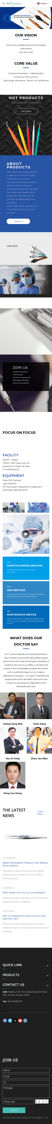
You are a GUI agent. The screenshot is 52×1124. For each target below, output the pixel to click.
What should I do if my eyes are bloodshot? (24, 892)
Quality (17, 221)
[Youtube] (20, 1020)
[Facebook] (5, 1020)
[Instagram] (25, 1020)
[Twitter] (15, 1020)
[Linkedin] (10, 1020)
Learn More (26, 111)
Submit (14, 1110)
